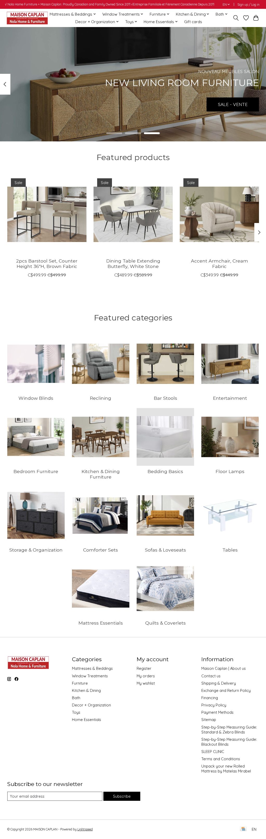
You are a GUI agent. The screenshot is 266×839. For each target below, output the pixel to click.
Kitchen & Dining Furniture (101, 474)
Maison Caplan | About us (223, 668)
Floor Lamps (230, 471)
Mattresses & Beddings (92, 668)
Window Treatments (90, 675)
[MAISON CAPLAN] (27, 18)
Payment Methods (217, 712)
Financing (209, 697)
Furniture (80, 683)
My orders (146, 675)
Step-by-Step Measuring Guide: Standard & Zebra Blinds (229, 730)
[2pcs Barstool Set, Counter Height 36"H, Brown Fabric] (47, 214)
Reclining (100, 398)
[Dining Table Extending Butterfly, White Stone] (133, 214)
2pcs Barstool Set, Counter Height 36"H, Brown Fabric (46, 263)
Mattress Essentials (100, 623)
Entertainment (230, 398)
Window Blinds (35, 398)
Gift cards (193, 21)
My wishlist (146, 683)
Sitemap (208, 719)
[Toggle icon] (236, 18)
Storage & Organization (36, 550)
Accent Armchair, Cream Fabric (219, 263)
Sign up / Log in (248, 4)
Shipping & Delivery (218, 683)
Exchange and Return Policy (226, 690)
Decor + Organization (91, 705)
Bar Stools (165, 398)
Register (144, 668)
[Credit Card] (243, 829)
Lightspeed (85, 829)
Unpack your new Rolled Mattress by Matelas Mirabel (226, 769)
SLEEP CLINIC (212, 751)
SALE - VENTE (233, 104)
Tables (230, 550)
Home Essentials (86, 719)
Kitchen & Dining (86, 690)
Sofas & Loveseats (165, 550)
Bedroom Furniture (36, 471)
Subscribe (122, 796)
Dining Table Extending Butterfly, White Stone (133, 263)
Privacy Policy (213, 705)
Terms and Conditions (220, 758)
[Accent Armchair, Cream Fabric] (219, 214)
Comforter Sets (100, 550)
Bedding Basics (165, 471)
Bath (76, 697)
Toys (76, 712)
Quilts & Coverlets (165, 623)
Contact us (211, 675)
